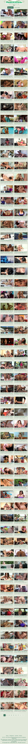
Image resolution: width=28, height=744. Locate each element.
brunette (18, 53)
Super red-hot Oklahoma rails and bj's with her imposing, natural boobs (20, 440)
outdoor (22, 77)
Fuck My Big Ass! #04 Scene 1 (20, 334)
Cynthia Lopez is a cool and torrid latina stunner (7, 404)
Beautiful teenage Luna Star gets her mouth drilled (7, 322)
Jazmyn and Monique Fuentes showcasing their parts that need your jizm (20, 170)
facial (22, 112)
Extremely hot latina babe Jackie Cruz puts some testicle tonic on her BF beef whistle (7, 686)
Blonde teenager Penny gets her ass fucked (20, 686)
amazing (2, 605)
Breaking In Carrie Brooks (19, 393)
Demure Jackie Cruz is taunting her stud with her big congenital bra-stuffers (20, 628)
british (10, 124)
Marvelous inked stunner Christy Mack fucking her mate (7, 205)
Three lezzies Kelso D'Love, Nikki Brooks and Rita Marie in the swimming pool (20, 663)
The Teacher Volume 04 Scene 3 (7, 111)
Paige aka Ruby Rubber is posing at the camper (20, 17)
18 (14, 394)
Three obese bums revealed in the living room (7, 639)
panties (23, 417)
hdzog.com (16, 19)
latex (25, 18)
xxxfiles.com (3, 19)
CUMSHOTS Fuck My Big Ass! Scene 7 (20, 698)
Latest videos (17, 7)
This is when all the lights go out (7, 76)
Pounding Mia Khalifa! (19, 498)
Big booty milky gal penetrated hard (20, 123)
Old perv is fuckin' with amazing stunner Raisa (7, 604)
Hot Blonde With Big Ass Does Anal (7, 416)
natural (22, 276)
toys (25, 323)
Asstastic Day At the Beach (6, 498)
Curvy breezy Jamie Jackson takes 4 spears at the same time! (7, 146)
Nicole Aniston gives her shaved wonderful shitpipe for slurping (7, 29)
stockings (24, 511)
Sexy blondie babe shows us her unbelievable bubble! (20, 369)
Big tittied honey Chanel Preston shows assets (20, 64)
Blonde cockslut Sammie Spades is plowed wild (20, 310)
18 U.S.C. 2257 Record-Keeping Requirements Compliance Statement (14, 738)
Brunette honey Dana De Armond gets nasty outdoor (7, 440)
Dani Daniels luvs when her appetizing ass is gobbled (20, 287)
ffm (8, 53)
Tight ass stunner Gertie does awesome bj (7, 463)
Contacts (16, 735)
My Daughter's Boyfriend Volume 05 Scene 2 (7, 87)
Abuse (20, 735)
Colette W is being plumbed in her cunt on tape (20, 639)
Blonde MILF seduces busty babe (7, 264)
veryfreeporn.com (4, 55)
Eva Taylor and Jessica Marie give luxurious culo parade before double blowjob (7, 545)
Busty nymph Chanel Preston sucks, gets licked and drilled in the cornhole (20, 428)
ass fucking (9, 159)
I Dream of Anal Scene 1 (19, 581)
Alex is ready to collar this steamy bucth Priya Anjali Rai (20, 651)
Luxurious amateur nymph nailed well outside (20, 604)
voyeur (20, 417)
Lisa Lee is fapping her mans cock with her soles (7, 557)
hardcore (19, 77)
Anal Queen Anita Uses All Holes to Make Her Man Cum (7, 628)
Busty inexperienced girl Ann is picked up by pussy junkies (7, 616)
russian (20, 100)
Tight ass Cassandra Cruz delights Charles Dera (20, 475)
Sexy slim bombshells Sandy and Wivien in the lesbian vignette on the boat (7, 252)
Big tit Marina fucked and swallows (20, 275)
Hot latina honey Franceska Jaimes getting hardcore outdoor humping (20, 76)
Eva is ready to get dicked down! (7, 275)
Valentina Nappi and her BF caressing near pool (7, 534)
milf (7, 77)
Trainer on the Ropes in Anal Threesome (7, 52)
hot (1, 159)
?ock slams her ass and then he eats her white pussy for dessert (20, 40)
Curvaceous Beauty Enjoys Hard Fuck (7, 240)
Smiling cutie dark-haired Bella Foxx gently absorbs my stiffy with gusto (20, 346)
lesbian (11, 42)
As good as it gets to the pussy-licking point (7, 299)
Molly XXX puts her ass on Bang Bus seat (20, 616)
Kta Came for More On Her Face (20, 569)
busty (2, 265)
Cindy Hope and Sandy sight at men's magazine (20, 592)
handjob (8, 42)
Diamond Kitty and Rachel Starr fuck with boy (7, 369)
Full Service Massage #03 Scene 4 (20, 252)
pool (3, 136)
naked (2, 335)
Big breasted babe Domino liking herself (7, 217)
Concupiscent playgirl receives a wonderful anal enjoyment (20, 322)
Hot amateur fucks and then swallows (20, 158)
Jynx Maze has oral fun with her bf (20, 134)
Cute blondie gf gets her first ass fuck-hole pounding (20, 29)
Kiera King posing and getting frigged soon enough (20, 87)
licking (6, 265)
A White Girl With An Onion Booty (20, 228)
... (20, 715)
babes (15, 406)
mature (8, 359)
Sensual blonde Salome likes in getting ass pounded (7, 64)
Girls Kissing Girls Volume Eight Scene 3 (7, 181)
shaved (2, 30)
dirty (1, 136)
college (12, 89)
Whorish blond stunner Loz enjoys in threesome (7, 487)
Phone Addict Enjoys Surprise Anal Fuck (7, 287)
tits (21, 18)
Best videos (10, 7)
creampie (2, 18)
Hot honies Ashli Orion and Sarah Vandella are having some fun (7, 381)
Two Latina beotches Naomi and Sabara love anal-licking (20, 381)
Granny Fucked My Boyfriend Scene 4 (20, 111)
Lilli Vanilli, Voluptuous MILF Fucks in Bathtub (20, 522)
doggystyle (13, 711)
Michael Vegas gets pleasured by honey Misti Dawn (7, 475)
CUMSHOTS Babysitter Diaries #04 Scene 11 (7, 698)
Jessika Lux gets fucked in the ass (20, 193)
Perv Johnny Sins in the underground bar (7, 346)
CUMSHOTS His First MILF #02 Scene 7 (20, 710)
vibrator (22, 323)
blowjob (19, 30)
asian (2, 89)
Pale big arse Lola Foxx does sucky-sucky (7, 428)
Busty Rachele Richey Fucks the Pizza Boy (7, 193)
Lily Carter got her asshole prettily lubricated (20, 463)
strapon (25, 406)
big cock (9, 18)
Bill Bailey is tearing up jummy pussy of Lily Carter (7, 592)
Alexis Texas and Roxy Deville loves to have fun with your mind (20, 557)
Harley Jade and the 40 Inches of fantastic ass (7, 710)
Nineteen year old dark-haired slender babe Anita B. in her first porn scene (20, 357)
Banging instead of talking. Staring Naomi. (20, 205)
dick (8, 100)
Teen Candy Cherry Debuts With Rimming (7, 569)
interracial (12, 676)
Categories (11, 735)
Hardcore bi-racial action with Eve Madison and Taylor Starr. (7, 40)
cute (1, 312)
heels (13, 241)
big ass (6, 18)
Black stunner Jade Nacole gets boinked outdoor (7, 675)
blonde (25, 30)
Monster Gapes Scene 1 (19, 146)
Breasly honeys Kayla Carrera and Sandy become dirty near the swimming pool (7, 134)
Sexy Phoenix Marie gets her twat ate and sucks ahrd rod (20, 451)
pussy (17, 42)
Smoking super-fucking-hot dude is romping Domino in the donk (7, 158)
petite (13, 359)
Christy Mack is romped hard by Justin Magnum (7, 651)
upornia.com (16, 43)
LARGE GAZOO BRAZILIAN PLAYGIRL (20, 264)
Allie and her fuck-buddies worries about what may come (20, 217)
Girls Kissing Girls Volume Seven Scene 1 (7, 170)
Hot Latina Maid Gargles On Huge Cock (7, 393)
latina (15, 77)
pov (22, 30)
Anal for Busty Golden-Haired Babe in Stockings (20, 510)
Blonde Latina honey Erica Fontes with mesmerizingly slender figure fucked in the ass (20, 181)
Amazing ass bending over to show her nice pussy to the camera (20, 416)
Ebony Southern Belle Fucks (20, 487)
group (8, 147)
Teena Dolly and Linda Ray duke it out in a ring (20, 240)
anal (13, 30)
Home (7, 735)
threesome (3, 488)
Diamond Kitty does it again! (6, 99)
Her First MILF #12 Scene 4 (6, 357)
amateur (21, 42)
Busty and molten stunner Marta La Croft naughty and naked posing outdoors (7, 334)
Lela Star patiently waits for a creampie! (7, 17)
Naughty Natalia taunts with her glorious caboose (7, 123)
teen (15, 53)
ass (23, 18)
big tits (13, 18)
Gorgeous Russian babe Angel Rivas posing (20, 99)
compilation (23, 711)
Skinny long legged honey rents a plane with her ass (20, 299)
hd (27, 18)
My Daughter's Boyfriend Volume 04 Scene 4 (7, 228)
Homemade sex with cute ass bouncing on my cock (7, 310)
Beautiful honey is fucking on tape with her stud (7, 451)
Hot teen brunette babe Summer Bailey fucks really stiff (20, 52)
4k (14, 523)
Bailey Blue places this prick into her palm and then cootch (7, 522)
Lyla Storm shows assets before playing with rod (7, 581)
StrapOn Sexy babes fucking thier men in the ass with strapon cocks (20, 404)
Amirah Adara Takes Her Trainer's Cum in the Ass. (20, 534)
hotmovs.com (17, 266)
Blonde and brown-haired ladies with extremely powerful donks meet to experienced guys (7, 663)
